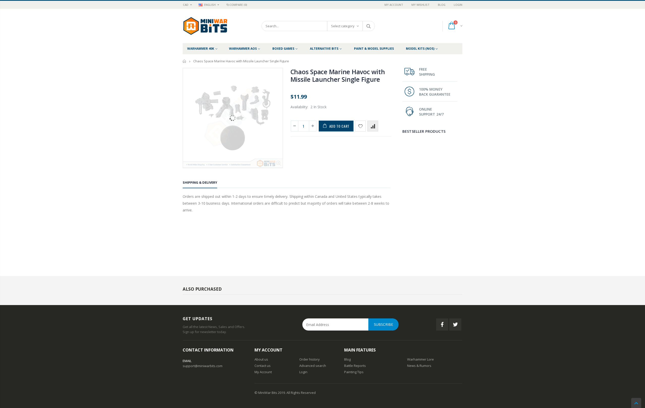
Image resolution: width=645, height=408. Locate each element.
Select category (342, 26)
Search (368, 26)
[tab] (200, 183)
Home (184, 61)
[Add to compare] (372, 126)
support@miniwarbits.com (202, 366)
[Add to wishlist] (360, 126)
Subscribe (383, 324)
